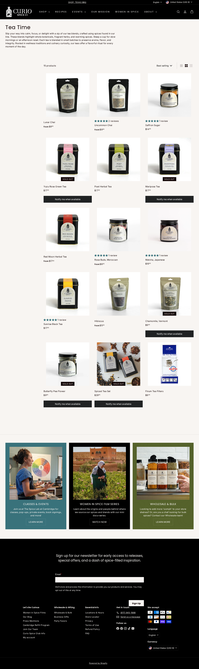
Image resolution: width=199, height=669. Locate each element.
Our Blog (27, 617)
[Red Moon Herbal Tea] (68, 235)
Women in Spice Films (34, 612)
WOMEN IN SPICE (127, 11)
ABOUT (149, 11)
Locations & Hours (94, 612)
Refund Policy (92, 629)
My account (29, 637)
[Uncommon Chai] (118, 102)
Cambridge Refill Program (36, 625)
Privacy (89, 621)
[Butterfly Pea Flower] (68, 374)
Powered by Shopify (98, 663)
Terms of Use (92, 625)
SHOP (43, 11)
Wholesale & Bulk (63, 612)
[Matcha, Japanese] (169, 236)
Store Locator (92, 617)
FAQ (87, 633)
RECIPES (61, 11)
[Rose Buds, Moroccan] (118, 236)
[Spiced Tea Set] (118, 374)
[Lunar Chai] (68, 101)
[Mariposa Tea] (169, 169)
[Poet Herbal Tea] (118, 165)
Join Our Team (30, 629)
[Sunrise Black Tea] (68, 301)
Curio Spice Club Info (34, 633)
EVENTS (78, 11)
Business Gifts (61, 617)
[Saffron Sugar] (169, 102)
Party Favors (60, 621)
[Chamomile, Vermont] (169, 304)
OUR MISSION (100, 11)
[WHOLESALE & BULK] (163, 473)
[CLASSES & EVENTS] (35, 473)
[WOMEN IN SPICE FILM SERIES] (99, 473)
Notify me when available (67, 199)
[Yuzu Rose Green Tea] (68, 169)
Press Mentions (31, 621)
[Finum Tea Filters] (169, 369)
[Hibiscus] (118, 300)
